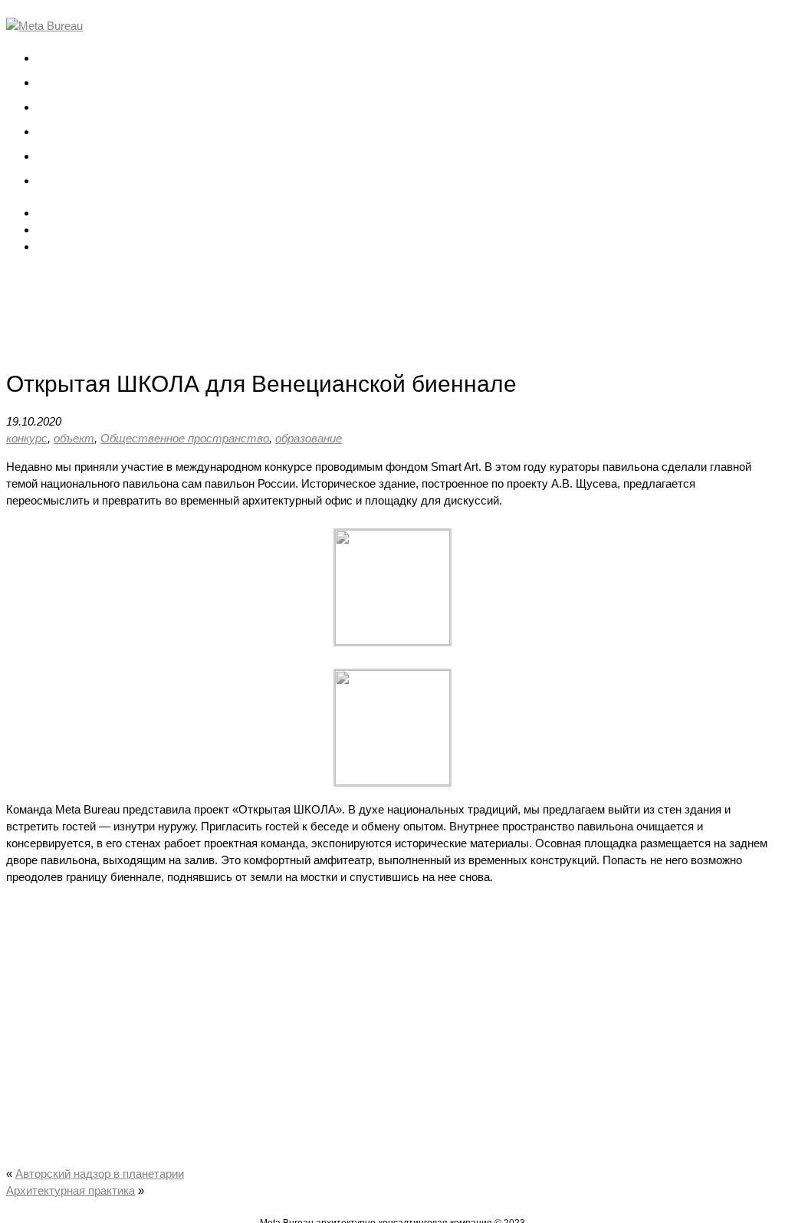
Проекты (60, 82)
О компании (68, 57)
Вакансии (62, 156)
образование (308, 438)
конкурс (27, 438)
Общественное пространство (184, 438)
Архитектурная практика (70, 1190)
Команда (60, 106)
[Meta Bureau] (44, 25)
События (60, 131)
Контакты (62, 180)
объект (74, 438)
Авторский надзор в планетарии (99, 1173)
